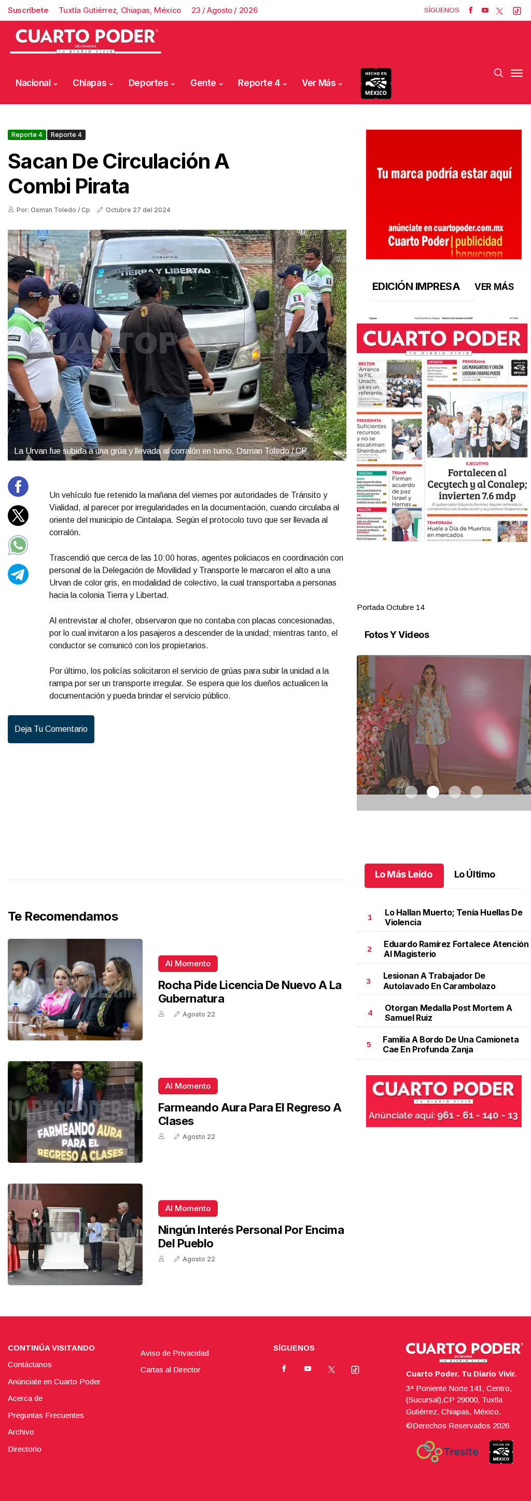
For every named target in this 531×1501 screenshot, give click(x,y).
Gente (203, 83)
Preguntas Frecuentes (46, 1415)
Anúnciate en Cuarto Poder (54, 1381)
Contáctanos (30, 1364)
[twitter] (499, 10)
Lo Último (474, 874)
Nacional (33, 83)
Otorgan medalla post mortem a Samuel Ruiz (448, 1013)
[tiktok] (517, 10)
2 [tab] (433, 595)
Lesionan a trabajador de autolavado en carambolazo (439, 980)
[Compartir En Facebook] (18, 494)
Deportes (149, 83)
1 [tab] (411, 595)
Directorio (24, 1448)
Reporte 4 (259, 83)
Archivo (21, 1431)
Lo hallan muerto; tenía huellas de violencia (453, 917)
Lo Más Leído (403, 874)
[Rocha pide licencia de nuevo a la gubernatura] (75, 989)
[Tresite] (447, 1452)
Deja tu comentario (51, 729)
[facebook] (470, 10)
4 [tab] (476, 595)
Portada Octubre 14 (390, 607)
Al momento (188, 963)
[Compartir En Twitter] (18, 523)
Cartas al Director (171, 1369)
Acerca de (25, 1398)
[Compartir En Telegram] (18, 582)
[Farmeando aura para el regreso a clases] (75, 1112)
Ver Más (319, 83)
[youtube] (485, 10)
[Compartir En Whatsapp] (18, 553)
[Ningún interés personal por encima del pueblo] (75, 1234)
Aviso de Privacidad (175, 1353)
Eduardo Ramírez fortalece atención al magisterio (456, 949)
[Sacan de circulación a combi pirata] (177, 345)
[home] (85, 41)
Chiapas (89, 83)
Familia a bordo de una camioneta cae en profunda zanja (451, 1044)
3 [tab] (455, 595)
